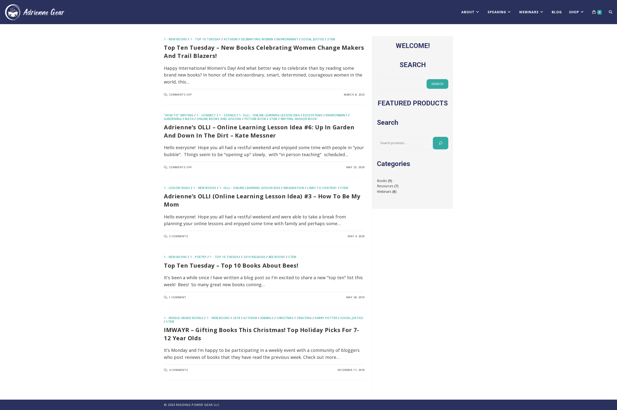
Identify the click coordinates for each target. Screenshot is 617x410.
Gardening (173, 119)
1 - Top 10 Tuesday (205, 39)
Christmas (285, 318)
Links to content (322, 188)
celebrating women (257, 39)
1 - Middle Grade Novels (184, 318)
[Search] (440, 143)
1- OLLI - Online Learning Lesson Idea (269, 115)
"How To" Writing (179, 115)
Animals (267, 318)
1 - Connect (206, 115)
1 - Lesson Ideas (177, 188)
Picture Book (255, 119)
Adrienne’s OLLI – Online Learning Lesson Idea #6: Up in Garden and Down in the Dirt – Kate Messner (259, 131)
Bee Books (277, 257)
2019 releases (254, 257)
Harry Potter (326, 318)
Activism (231, 39)
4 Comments (178, 370)
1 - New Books (175, 39)
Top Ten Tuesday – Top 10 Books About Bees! (231, 265)
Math (189, 119)
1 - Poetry (198, 257)
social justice (312, 39)
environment (287, 39)
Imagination (293, 188)
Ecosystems (312, 115)
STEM (331, 39)
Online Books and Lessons (219, 119)
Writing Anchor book (299, 119)
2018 (236, 318)
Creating (304, 318)
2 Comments (178, 236)
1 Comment (177, 297)
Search (437, 84)
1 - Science (227, 115)
